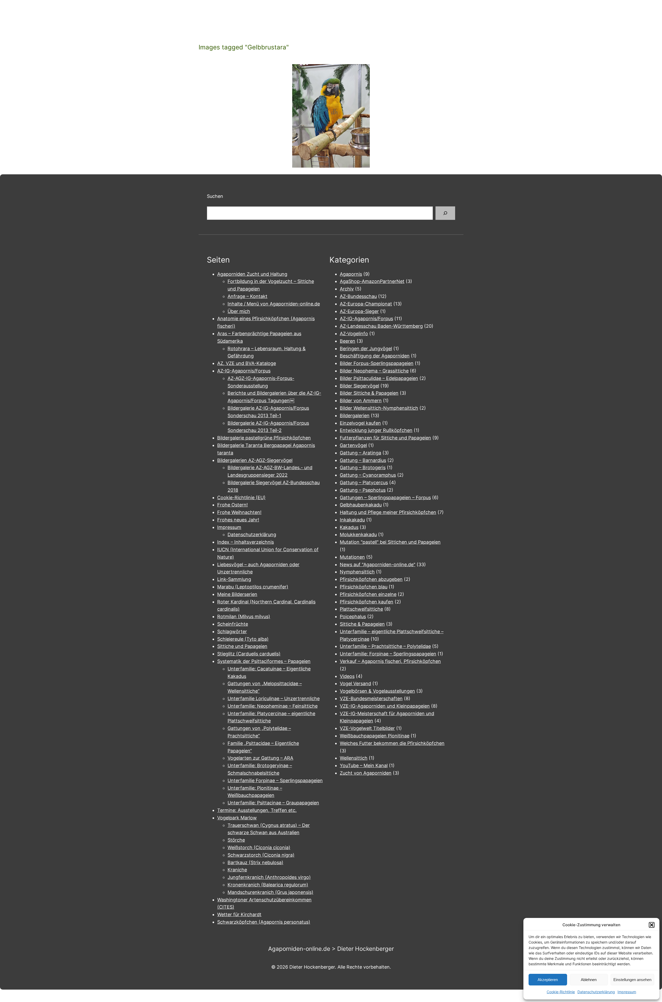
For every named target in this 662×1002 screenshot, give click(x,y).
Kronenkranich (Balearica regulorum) (268, 884)
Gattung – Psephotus (363, 490)
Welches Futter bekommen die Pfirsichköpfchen (392, 743)
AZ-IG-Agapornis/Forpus (243, 370)
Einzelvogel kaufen (360, 423)
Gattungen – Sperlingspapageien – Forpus (385, 497)
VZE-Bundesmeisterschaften (371, 698)
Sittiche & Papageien (362, 624)
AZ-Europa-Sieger (359, 311)
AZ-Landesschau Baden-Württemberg (381, 326)
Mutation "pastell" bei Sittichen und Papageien (390, 542)
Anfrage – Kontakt (247, 296)
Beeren (347, 341)
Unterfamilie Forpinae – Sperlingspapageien (275, 780)
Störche (236, 840)
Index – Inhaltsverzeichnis (245, 542)
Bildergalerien (355, 415)
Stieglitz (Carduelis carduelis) (249, 653)
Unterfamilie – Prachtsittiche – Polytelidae (385, 646)
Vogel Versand (355, 683)
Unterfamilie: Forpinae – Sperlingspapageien (388, 653)
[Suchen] (445, 213)
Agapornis (351, 274)
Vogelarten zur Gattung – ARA (260, 758)
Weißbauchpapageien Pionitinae (374, 735)
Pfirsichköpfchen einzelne (368, 594)
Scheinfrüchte (232, 624)
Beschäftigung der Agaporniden (375, 355)
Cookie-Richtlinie (561, 992)
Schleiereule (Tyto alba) (243, 639)
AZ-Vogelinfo (354, 333)
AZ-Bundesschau (358, 296)
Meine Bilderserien (237, 594)
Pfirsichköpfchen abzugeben (371, 579)
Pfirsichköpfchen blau (363, 586)
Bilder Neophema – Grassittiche (374, 370)
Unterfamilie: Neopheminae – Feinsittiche (273, 706)
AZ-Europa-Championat (366, 303)
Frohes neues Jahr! (238, 519)
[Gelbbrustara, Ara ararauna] (331, 116)
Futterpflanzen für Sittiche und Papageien (385, 437)
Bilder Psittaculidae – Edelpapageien (379, 378)
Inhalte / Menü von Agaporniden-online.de (274, 303)
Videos (347, 676)
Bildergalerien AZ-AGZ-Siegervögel (254, 460)
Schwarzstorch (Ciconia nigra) (261, 855)
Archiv (347, 288)
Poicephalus (353, 616)
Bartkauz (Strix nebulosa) (255, 862)
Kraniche (237, 869)
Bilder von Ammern (361, 400)
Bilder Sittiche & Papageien (369, 393)
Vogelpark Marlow (237, 817)
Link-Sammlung (234, 579)
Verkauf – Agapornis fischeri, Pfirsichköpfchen (390, 661)
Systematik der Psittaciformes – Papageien (264, 661)
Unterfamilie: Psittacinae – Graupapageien (273, 802)
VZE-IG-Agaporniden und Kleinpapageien (385, 706)
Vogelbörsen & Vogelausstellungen (377, 691)
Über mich (239, 311)
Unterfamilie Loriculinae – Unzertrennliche (274, 698)
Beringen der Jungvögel (366, 348)
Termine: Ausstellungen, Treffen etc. (257, 810)
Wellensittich (353, 758)
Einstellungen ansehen (632, 979)
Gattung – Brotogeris (363, 467)
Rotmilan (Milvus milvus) (243, 616)
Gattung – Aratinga (360, 452)
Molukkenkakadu (358, 534)
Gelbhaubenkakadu (361, 504)
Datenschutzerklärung (596, 992)
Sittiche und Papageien (242, 646)
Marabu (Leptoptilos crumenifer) (252, 586)
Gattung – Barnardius (363, 460)
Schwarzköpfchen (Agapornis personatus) (263, 922)
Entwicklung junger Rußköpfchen (376, 430)
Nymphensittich (357, 571)
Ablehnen (589, 979)
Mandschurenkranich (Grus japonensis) (270, 892)
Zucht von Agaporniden (366, 773)
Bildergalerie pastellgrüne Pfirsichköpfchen (264, 437)
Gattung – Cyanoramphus (368, 475)
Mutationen (352, 557)
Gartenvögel (353, 445)
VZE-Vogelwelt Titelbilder (367, 728)
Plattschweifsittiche (361, 609)
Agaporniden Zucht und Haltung (252, 274)
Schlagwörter (232, 631)
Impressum (627, 992)
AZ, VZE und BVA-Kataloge (246, 363)
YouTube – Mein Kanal (364, 765)
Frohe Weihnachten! (239, 512)
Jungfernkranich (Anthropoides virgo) (269, 877)
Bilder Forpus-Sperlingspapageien (376, 363)
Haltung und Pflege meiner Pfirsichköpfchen (388, 512)
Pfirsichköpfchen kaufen (366, 601)
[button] (651, 925)
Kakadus (349, 527)
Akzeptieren (548, 979)
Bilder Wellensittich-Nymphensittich (379, 408)
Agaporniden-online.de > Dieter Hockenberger (331, 948)
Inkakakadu (352, 519)
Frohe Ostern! (232, 504)
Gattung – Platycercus (364, 482)
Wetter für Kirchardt (239, 914)
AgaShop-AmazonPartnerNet (372, 281)
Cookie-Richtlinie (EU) (241, 497)
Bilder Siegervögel (359, 385)
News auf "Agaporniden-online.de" (377, 564)
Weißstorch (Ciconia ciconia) (259, 847)
